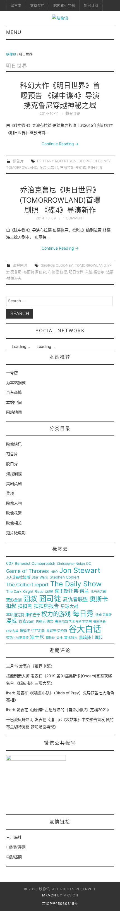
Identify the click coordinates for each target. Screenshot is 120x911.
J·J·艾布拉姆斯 (18, 577)
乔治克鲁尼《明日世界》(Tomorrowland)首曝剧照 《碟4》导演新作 (60, 200)
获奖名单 (12, 631)
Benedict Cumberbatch (35, 563)
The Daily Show (76, 584)
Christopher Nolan (71, 564)
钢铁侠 (50, 638)
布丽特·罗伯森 (34, 272)
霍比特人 (71, 638)
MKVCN (49, 895)
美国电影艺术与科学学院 (73, 622)
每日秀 (83, 614)
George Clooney (94, 161)
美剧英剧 (14, 483)
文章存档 (37, 5)
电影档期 (14, 856)
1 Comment (73, 218)
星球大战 (69, 606)
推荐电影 (42, 666)
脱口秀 (12, 463)
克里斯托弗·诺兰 (71, 591)
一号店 (12, 372)
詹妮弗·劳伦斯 (56, 631)
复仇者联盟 (75, 599)
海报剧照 (20, 265)
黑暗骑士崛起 (90, 637)
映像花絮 (14, 512)
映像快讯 (14, 444)
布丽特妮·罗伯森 (73, 167)
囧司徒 (50, 598)
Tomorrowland (21, 167)
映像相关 (14, 523)
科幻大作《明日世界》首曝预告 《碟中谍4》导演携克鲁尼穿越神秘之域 (60, 95)
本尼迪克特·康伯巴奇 (23, 615)
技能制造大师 (18, 675)
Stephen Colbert (64, 577)
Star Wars (40, 577)
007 (9, 563)
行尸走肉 (38, 631)
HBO (54, 572)
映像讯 (11, 54)
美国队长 (99, 622)
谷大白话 (85, 629)
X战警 (49, 592)
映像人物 (14, 503)
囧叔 (30, 599)
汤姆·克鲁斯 (103, 615)
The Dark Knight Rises (25, 592)
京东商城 (14, 392)
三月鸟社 (14, 837)
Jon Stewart (79, 570)
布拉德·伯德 (57, 272)
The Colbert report (27, 584)
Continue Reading (60, 143)
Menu (13, 32)
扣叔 (11, 606)
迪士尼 (37, 637)
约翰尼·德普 (44, 622)
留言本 (16, 5)
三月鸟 (12, 666)
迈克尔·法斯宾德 (17, 638)
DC (88, 564)
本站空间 (14, 402)
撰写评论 (73, 113)
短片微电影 (16, 532)
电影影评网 (16, 847)
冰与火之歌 (98, 592)
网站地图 (14, 412)
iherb (10, 692)
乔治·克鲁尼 (48, 167)
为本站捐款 (16, 382)
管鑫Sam (26, 621)
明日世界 (95, 167)
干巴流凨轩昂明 (19, 719)
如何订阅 (91, 5)
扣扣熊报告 (46, 606)
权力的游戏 (56, 614)
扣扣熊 (25, 606)
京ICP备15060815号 (60, 903)
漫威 (11, 621)
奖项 (10, 493)
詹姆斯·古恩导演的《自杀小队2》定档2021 (69, 709)
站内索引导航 (64, 5)
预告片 (18, 161)
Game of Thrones (27, 571)
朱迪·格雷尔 (94, 272)
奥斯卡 (99, 599)
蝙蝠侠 (25, 631)
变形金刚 (14, 600)
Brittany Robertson (56, 161)
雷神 (59, 638)
